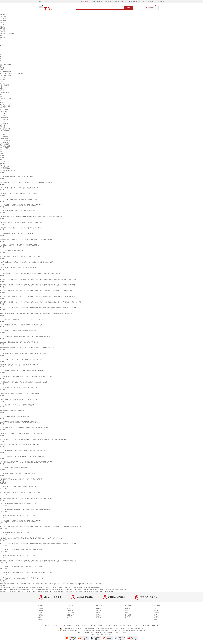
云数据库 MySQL (5, 589)
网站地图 (10, 591)
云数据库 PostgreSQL (26, 591)
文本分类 (5, 591)
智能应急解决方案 (89, 591)
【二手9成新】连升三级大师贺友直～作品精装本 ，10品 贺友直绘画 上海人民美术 (23, 353)
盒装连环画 (58, 584)
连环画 (6, 33)
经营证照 (125, 632)
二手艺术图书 (4, 113)
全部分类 (2, 14)
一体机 (2, 22)
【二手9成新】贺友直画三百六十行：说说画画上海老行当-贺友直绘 (19, 210)
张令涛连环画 (100, 584)
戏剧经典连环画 (74, 584)
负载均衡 (53, 589)
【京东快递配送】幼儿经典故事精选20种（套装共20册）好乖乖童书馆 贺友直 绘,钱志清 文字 (26, 376)
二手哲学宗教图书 (5, 129)
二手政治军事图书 (5, 140)
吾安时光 (2, 79)
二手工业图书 (4, 132)
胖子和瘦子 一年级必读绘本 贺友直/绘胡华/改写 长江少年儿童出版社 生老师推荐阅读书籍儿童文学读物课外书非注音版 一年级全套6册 (37, 285)
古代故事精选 (39, 584)
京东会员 (116, 1)
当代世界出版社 (4, 92)
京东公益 (137, 625)
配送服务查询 (70, 613)
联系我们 (55, 625)
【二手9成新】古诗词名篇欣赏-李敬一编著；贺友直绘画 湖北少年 (18, 199)
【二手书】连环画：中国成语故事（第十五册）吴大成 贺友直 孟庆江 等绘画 (21, 319)
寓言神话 (2, 165)
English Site (146, 625)
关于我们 (47, 625)
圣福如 (2, 89)
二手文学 (2, 121)
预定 (113, 589)
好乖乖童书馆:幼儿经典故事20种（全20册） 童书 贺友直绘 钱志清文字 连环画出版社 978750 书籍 (27, 348)
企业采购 (123, 1)
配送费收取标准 (71, 615)
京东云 (109, 634)
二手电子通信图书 (5, 146)
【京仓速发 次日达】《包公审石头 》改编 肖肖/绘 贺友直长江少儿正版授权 (21, 228)
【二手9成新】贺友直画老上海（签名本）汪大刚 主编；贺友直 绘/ (18, 473)
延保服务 (156, 613)
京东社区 (115, 625)
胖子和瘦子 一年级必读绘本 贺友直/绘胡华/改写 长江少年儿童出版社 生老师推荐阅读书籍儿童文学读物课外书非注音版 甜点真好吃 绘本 (38, 308)
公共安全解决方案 (83, 589)
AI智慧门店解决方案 (38, 591)
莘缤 (1, 96)
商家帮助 (77, 625)
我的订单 (99, 1)
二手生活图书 (4, 119)
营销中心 (85, 625)
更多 (1, 100)
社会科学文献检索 (5, 169)
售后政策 (127, 608)
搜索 (128, 8)
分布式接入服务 (67, 589)
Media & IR (155, 625)
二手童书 (2, 115)
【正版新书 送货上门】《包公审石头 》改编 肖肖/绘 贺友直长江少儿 (19, 387)
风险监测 (122, 625)
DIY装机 (156, 610)
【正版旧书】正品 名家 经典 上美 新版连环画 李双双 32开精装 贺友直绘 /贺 (21, 479)
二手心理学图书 (4, 131)
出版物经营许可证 (89, 630)
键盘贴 (2, 26)
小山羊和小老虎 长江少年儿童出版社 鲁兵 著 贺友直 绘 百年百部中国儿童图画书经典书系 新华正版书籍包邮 (30, 273)
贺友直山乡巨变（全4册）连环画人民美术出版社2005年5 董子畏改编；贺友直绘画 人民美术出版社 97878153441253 (33, 439)
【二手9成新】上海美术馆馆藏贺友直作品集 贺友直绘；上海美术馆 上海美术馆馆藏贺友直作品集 (27, 262)
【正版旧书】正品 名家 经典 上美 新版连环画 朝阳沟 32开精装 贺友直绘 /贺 (21, 433)
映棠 (1, 81)
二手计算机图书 (4, 144)
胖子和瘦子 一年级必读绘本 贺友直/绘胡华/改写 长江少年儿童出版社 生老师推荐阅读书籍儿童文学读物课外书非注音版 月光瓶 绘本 (37, 290)
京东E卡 (156, 615)
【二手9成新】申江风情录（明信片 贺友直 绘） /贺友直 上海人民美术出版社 (21, 370)
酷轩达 (2, 94)
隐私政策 (130, 625)
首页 (1, 33)
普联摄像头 (3, 20)
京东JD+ (156, 619)
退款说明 (127, 613)
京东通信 (156, 617)
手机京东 (132, 1)
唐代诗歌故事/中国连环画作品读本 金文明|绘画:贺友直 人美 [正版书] (19, 342)
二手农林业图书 (4, 148)
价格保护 (127, 610)
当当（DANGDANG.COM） (8, 64)
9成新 (1, 153)
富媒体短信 (17, 591)
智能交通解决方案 (100, 591)
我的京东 (107, 1)
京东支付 (103, 634)
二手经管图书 (4, 138)
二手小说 (2, 108)
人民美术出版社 (4, 85)
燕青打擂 (65, 584)
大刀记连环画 (91, 584)
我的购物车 (151, 7)
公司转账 (98, 617)
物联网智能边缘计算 (71, 591)
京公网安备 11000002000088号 (71, 628)
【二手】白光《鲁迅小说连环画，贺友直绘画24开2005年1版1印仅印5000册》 (22, 456)
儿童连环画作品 (4, 584)
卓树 (1, 87)
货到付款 (98, 608)
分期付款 (98, 613)
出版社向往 (23, 584)
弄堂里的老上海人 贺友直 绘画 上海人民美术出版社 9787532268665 (19, 365)
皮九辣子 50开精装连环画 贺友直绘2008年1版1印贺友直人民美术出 (19, 422)
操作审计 (117, 589)
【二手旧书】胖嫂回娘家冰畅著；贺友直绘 (12, 250)
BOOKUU (2, 70)
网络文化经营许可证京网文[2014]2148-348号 (108, 630)
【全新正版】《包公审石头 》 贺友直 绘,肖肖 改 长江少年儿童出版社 (19, 245)
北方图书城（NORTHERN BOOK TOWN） (12, 73)
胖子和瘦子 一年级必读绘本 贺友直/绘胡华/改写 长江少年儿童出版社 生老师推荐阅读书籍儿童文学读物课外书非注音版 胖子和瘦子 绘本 (38, 279)
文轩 (1, 66)
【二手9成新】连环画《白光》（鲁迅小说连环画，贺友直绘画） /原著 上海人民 (22, 450)
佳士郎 (2, 91)
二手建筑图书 (4, 134)
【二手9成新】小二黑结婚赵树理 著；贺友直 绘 (13, 467)
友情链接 (100, 625)
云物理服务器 (39, 589)
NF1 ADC (75, 589)
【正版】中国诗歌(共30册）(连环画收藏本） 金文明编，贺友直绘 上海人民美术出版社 (24, 427)
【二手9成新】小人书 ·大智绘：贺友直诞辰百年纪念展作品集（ (18, 268)
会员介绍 (40, 610)
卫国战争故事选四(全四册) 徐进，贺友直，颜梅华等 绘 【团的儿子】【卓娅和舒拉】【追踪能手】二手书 (29, 182)
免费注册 (92, 1)
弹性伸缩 (108, 589)
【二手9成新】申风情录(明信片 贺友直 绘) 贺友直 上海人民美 (17, 176)
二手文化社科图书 (5, 106)
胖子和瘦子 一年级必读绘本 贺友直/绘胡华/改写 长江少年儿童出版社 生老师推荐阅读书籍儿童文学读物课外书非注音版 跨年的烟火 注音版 (38, 313)
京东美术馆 (3, 30)
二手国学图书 (4, 123)
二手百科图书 (4, 112)
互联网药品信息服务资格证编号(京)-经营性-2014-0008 (109, 628)
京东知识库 (3, 16)
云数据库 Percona (60, 591)
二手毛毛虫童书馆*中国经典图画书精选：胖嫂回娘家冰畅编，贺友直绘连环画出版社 (23, 382)
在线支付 (98, 610)
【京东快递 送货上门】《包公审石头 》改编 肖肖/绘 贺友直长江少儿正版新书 (21, 222)
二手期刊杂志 (4, 110)
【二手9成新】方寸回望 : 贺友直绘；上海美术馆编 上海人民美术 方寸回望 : (21, 359)
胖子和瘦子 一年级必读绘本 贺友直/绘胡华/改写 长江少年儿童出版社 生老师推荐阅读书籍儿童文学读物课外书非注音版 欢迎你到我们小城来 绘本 (40, 302)
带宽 (50, 589)
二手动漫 (2, 125)
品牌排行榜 (3, 18)
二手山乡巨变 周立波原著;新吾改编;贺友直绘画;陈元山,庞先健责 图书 (19, 393)
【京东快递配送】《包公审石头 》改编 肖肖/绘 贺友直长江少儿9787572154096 (22, 205)
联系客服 (40, 619)
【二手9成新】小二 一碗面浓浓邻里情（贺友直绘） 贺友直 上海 (18, 330)
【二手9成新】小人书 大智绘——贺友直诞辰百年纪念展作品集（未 (19, 188)
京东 (52, 8)
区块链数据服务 (14, 589)
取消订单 (127, 617)
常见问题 (40, 615)
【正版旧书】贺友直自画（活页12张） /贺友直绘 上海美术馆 (17, 405)
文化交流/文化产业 (5, 167)
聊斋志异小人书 (49, 584)
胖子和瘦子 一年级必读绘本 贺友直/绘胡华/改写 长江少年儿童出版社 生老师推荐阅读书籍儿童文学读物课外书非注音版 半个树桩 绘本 (37, 296)
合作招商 (70, 625)
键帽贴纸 (2, 28)
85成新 (2, 157)
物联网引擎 (103, 589)
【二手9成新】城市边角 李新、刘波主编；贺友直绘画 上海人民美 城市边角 (21, 325)
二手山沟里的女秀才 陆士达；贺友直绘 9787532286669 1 (16, 233)
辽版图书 (2, 77)
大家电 (39, 617)
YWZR (2, 83)
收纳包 (2, 24)
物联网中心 (60, 589)
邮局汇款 (98, 615)
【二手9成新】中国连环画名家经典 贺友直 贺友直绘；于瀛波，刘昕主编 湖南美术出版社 (25, 336)
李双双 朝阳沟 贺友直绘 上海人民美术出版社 (12, 410)
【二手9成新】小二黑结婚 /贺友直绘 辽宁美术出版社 (15, 416)
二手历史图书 (4, 117)
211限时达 (70, 610)
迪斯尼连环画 (14, 584)
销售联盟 (107, 625)
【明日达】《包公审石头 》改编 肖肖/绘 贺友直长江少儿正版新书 (18, 193)
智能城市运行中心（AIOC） (27, 589)
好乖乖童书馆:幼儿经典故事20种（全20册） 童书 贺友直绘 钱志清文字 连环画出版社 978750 (26, 239)
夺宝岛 (156, 608)
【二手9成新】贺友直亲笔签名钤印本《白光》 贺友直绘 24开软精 (18, 399)
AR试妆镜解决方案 (110, 591)
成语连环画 (31, 584)
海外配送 (69, 617)
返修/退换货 (128, 615)
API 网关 (52, 591)
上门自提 (69, 608)
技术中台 (47, 591)
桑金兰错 (82, 584)
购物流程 (40, 608)
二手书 (2, 68)
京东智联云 (80, 591)
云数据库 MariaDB (94, 589)
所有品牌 (2, 37)
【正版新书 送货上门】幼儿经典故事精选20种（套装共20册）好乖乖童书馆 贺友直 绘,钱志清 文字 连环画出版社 (31, 216)
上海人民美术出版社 (5, 98)
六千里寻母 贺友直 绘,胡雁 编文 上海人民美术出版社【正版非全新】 (20, 256)
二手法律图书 (4, 142)
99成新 (2, 155)
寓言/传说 (2, 163)
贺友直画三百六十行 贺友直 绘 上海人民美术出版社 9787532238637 (19, 445)
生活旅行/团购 (41, 613)
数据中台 (45, 589)
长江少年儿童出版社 (5, 72)
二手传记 (2, 127)
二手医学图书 (4, 136)
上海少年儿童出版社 (5, 75)
